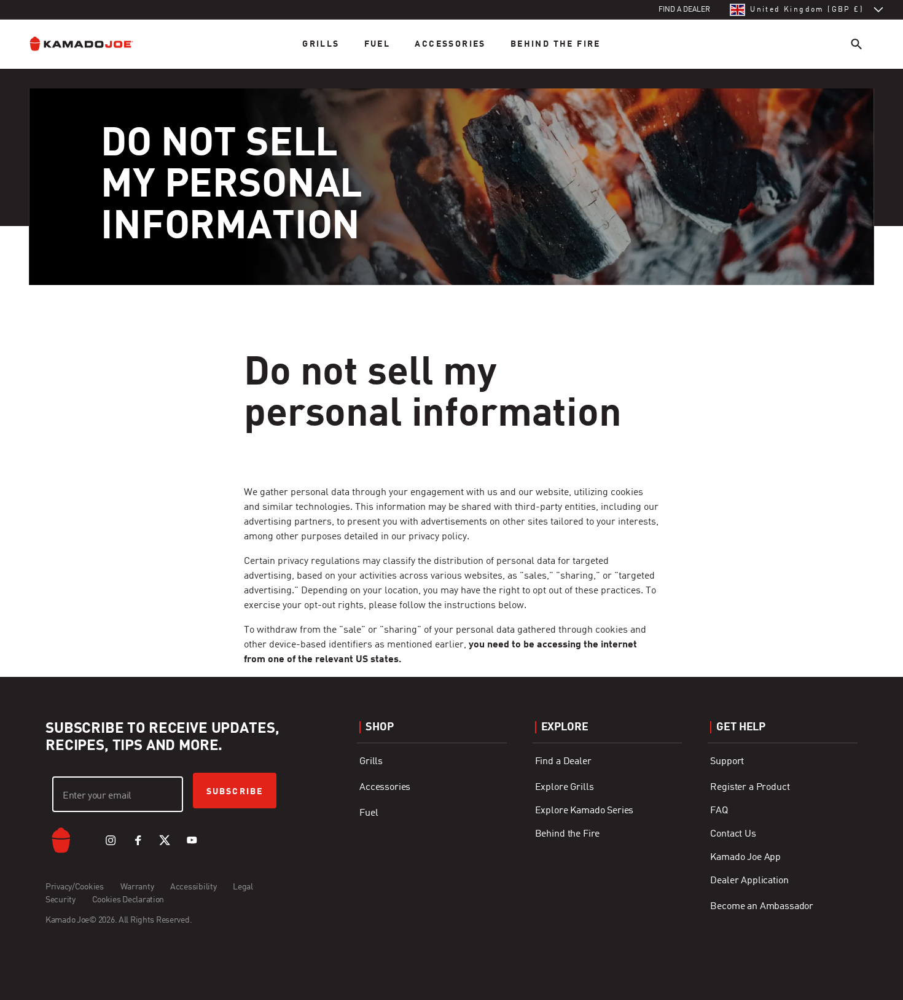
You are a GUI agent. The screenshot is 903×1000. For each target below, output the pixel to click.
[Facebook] (137, 840)
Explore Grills (564, 787)
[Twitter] (164, 840)
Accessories (450, 44)
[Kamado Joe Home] (91, 44)
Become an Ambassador (761, 907)
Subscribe (234, 791)
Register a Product (749, 787)
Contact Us (733, 834)
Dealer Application (749, 881)
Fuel (377, 44)
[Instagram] (110, 840)
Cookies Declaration (128, 900)
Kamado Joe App (745, 857)
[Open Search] (856, 44)
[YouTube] (191, 840)
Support (727, 762)
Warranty (137, 887)
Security (60, 900)
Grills (320, 44)
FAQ (719, 811)
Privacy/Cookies (74, 887)
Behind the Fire (555, 44)
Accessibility (193, 887)
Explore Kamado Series (584, 811)
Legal (243, 887)
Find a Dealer (563, 762)
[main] (451, 333)
